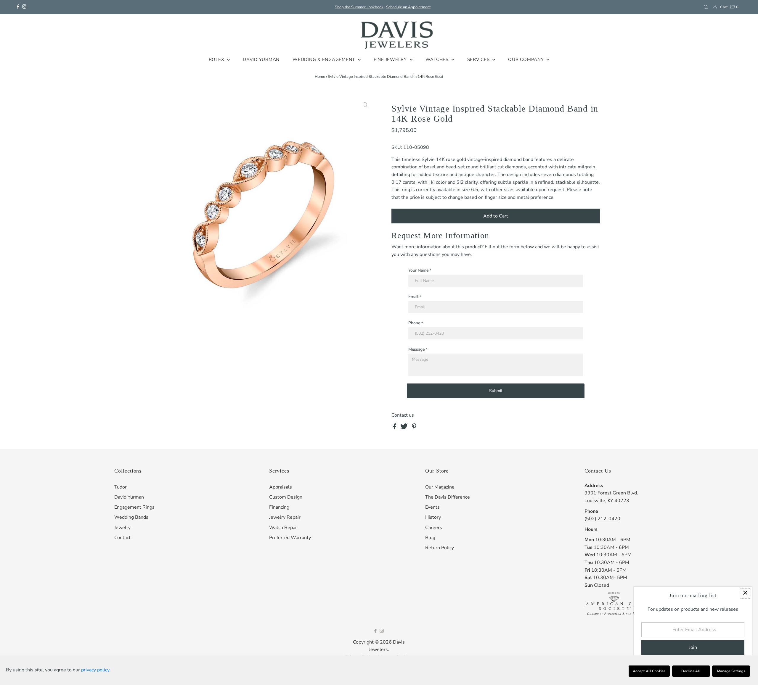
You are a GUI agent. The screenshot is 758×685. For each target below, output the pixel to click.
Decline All (691, 671)
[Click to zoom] (365, 105)
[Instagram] (24, 7)
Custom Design (285, 497)
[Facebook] (18, 7)
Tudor (120, 487)
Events (432, 507)
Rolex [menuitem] (217, 59)
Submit (495, 391)
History (433, 517)
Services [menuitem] (479, 59)
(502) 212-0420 (602, 518)
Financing (279, 507)
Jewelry (122, 527)
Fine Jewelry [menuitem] (391, 59)
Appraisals (280, 487)
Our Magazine (440, 487)
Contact (122, 537)
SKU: (396, 147)
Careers (433, 527)
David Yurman (129, 497)
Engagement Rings (134, 507)
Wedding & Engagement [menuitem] (324, 59)
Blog (430, 537)
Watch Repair (283, 527)
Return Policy (439, 547)
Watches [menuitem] (437, 59)
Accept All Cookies (649, 671)
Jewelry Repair (285, 517)
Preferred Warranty (290, 537)
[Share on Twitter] (404, 428)
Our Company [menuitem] (526, 59)
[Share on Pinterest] (414, 428)
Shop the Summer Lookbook (359, 7)
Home (320, 76)
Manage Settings (731, 671)
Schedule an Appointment (408, 7)
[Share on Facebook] (395, 428)
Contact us (402, 415)
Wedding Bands (131, 517)
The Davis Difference (447, 497)
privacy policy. (95, 670)
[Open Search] (706, 7)
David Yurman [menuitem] (261, 59)
